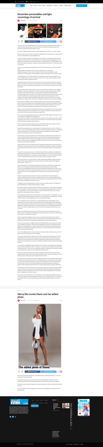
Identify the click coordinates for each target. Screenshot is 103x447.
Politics (61, 5)
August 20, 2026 (56, 410)
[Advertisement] (75, 19)
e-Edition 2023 (67, 5)
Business (56, 5)
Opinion (35, 20)
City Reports (50, 5)
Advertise (70, 444)
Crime (39, 5)
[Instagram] (15, 417)
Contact (81, 444)
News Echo (23, 20)
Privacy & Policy (76, 444)
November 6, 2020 (30, 20)
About (67, 444)
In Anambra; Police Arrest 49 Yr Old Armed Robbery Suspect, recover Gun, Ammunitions (55, 434)
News (35, 5)
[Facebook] (10, 417)
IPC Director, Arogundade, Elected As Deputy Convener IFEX (56, 406)
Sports (43, 5)
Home (31, 5)
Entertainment (22, 290)
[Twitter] (13, 417)
